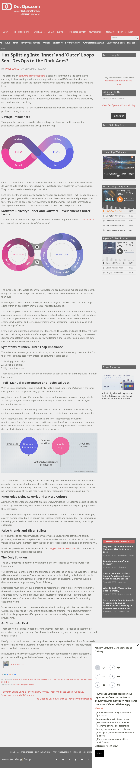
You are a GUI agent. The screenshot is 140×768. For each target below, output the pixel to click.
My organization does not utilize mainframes (112, 741)
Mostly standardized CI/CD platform (114, 729)
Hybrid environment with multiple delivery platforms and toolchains (113, 724)
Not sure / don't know (107, 745)
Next (99, 753)
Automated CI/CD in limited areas (113, 719)
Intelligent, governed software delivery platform (115, 734)
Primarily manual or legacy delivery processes (114, 714)
